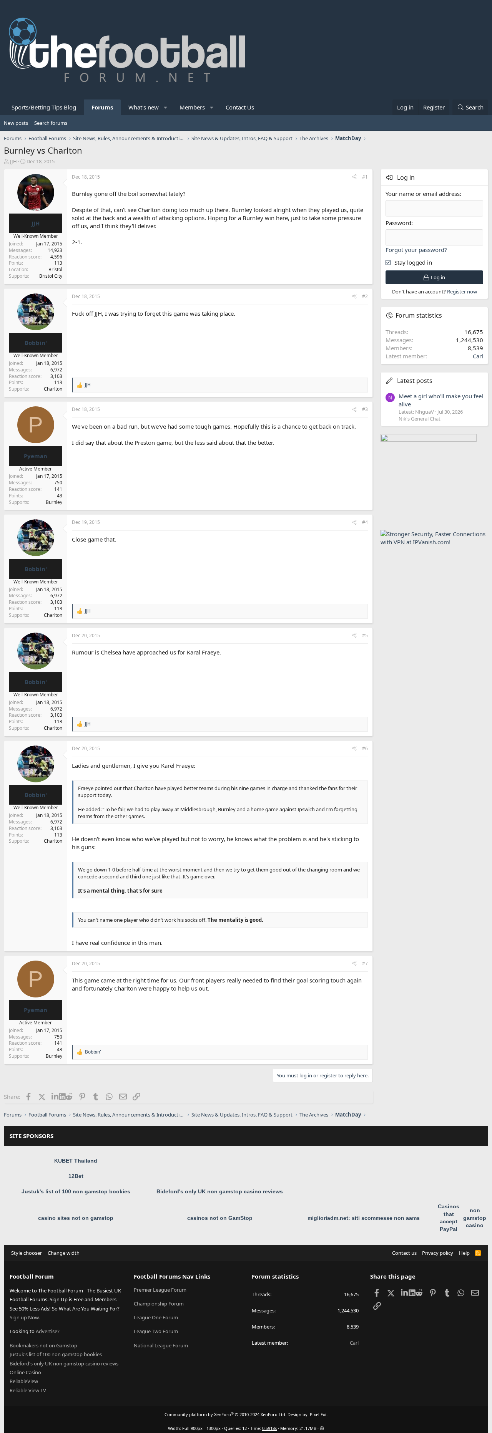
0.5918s (269, 1428)
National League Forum (161, 1345)
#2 (365, 296)
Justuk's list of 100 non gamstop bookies (76, 1191)
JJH (13, 161)
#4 (365, 522)
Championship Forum (159, 1303)
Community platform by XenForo (225, 1414)
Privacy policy (437, 1252)
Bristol (55, 269)
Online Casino (25, 1372)
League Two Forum (156, 1331)
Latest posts (414, 380)
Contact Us (240, 107)
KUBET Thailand (75, 1161)
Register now (462, 291)
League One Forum (156, 1317)
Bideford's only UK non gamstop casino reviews (219, 1191)
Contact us (404, 1252)
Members (192, 107)
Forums (102, 107)
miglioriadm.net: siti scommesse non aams (364, 1218)
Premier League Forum (160, 1289)
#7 (365, 963)
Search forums (50, 122)
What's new (143, 107)
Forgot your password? (416, 249)
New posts (16, 122)
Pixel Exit (319, 1414)
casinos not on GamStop (220, 1218)
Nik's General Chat (419, 418)
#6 (365, 748)
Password (398, 223)
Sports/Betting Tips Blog (44, 107)
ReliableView (24, 1381)
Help (464, 1252)
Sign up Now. (25, 1317)
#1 (365, 177)
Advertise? (48, 1331)
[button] (166, 107)
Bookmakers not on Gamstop (43, 1345)
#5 (365, 635)
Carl (478, 356)
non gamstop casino (474, 1217)
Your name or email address (423, 193)
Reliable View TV (28, 1390)
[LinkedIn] (55, 1096)
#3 (365, 409)
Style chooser (26, 1252)
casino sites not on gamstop (75, 1218)
